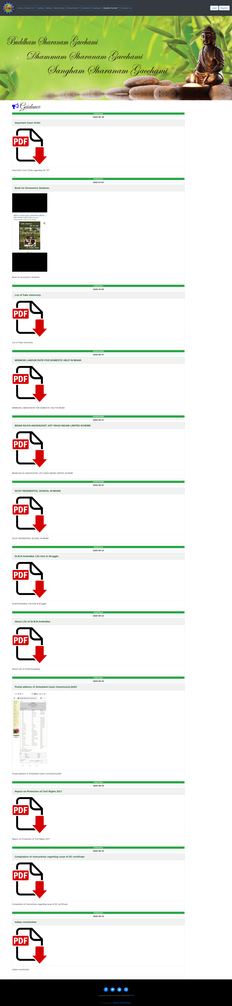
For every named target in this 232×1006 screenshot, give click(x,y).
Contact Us (126, 8)
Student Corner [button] (110, 8)
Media (49, 8)
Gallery (41, 8)
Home (21, 8)
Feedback (97, 8)
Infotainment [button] (72, 8)
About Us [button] (29, 8)
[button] (17, 58)
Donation (86, 8)
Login (214, 8)
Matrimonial (60, 8)
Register (224, 8)
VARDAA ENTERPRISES (122, 1003)
